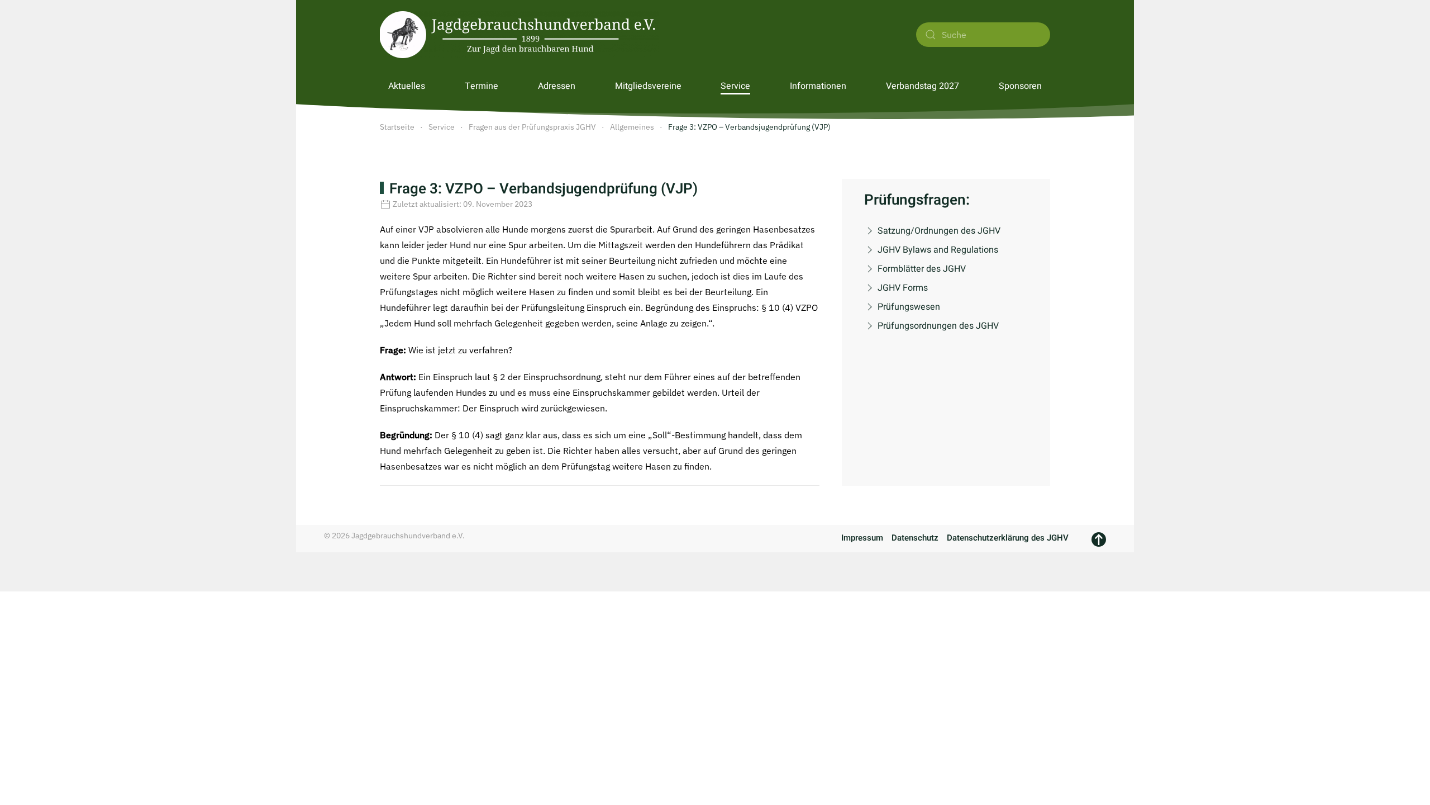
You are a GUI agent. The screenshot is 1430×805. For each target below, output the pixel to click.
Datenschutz (915, 538)
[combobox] (983, 34)
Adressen (556, 86)
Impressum (862, 538)
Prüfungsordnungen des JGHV (938, 326)
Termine (481, 86)
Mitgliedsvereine (648, 86)
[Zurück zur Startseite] (519, 34)
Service (735, 86)
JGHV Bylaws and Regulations (938, 250)
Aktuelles (406, 86)
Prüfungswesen (909, 307)
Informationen (818, 86)
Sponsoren (1020, 86)
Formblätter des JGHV (922, 269)
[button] (1098, 539)
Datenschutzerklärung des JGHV (1008, 538)
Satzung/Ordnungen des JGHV (939, 231)
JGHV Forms (903, 288)
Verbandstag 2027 (922, 86)
